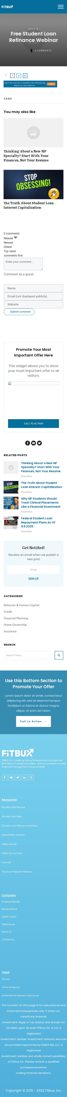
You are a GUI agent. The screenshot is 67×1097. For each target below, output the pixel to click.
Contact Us (8, 939)
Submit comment (20, 311)
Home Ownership (15, 624)
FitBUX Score (8, 924)
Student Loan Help (11, 816)
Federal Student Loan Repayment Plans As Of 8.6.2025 (38, 522)
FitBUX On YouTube (12, 853)
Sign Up (33, 578)
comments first (13, 255)
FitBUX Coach (9, 916)
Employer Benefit (11, 901)
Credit (8, 611)
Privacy (6, 979)
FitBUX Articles (9, 844)
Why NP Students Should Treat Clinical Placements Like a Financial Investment (40, 503)
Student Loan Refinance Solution (19, 825)
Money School (9, 909)
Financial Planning (16, 618)
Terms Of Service (11, 987)
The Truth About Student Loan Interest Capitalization (33, 191)
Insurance (10, 631)
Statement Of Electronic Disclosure (20, 995)
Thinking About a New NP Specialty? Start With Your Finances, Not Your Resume (33, 142)
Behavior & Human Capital (21, 605)
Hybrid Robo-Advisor (13, 834)
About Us (6, 931)
